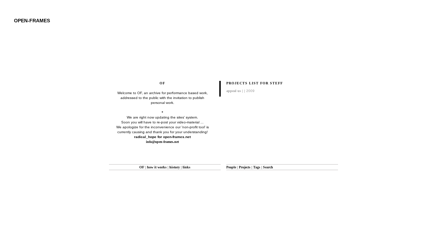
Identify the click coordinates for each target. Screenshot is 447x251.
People (231, 167)
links (186, 167)
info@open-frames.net (162, 142)
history (174, 167)
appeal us (233, 91)
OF (141, 167)
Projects (244, 167)
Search (268, 167)
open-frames (32, 20)
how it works (157, 167)
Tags (256, 167)
